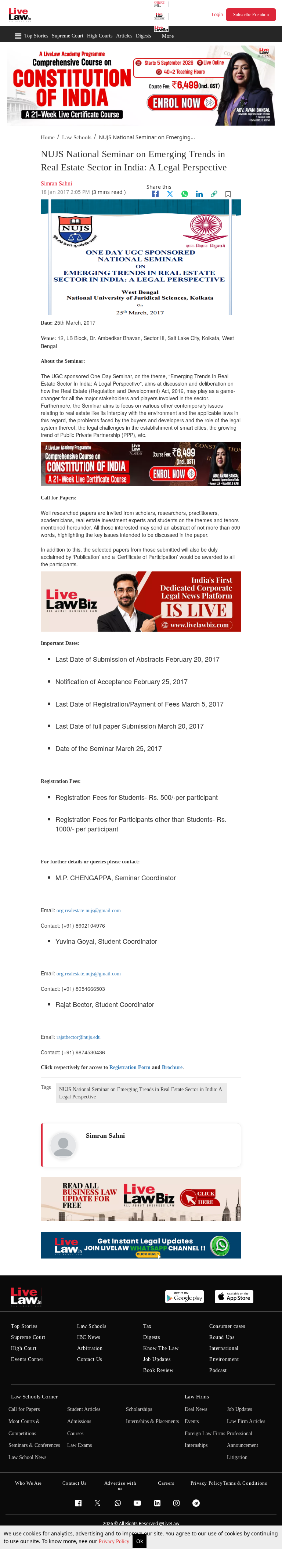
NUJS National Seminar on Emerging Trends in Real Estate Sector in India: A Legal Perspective (140, 1093)
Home (48, 137)
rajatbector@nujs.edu (79, 1037)
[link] (214, 194)
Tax (147, 1326)
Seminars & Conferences (34, 1445)
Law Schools (76, 137)
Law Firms (197, 1397)
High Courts (99, 36)
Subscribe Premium (251, 14)
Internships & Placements (152, 1421)
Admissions (79, 1421)
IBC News (88, 1337)
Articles (124, 36)
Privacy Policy (115, 1541)
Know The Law (160, 1348)
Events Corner (27, 1359)
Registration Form (130, 1067)
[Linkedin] (199, 194)
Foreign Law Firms (205, 1433)
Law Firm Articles (246, 1421)
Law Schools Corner (34, 1397)
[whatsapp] (184, 194)
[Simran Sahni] (63, 1145)
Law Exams (79, 1445)
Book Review (158, 1370)
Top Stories (36, 36)
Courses (75, 1433)
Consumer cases (227, 1326)
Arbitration (90, 1348)
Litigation (237, 1457)
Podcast (218, 1370)
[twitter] (170, 194)
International (224, 1348)
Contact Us (89, 1359)
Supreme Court (67, 36)
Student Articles (83, 1409)
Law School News (27, 1457)
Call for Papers (24, 1409)
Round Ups (221, 1337)
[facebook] (155, 194)
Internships (196, 1445)
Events (192, 1421)
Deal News (196, 1409)
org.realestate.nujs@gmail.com (89, 910)
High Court (24, 1348)
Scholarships (139, 1409)
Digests (143, 36)
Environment (224, 1359)
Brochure (172, 1067)
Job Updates (157, 1359)
